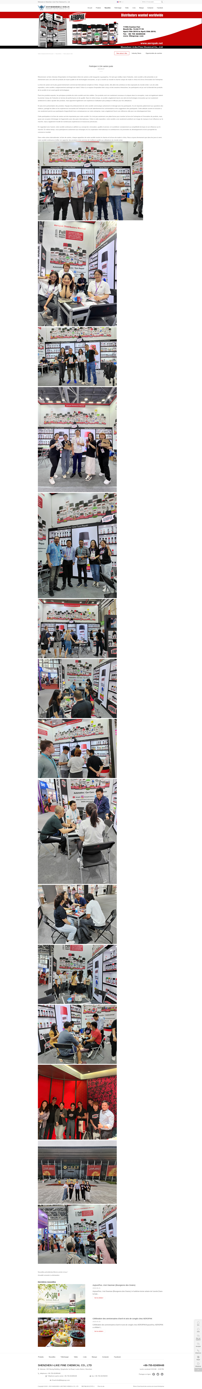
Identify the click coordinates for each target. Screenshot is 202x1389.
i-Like (134, 8)
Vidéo (127, 8)
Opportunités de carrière (154, 53)
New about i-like (68, 53)
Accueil (90, 8)
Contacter (150, 8)
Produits (98, 8)
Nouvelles (108, 8)
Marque (141, 8)
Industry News (136, 53)
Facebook (160, 8)
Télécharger (117, 8)
